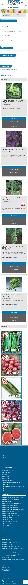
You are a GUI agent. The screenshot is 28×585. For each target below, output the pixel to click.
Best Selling (6, 455)
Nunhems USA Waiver (8, 519)
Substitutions (6, 478)
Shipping (5, 474)
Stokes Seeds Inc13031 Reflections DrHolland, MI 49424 (6, 571)
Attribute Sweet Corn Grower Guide (11, 546)
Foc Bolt (15, 257)
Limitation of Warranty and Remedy (11, 482)
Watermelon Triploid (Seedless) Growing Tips (13, 559)
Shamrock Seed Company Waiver (10, 525)
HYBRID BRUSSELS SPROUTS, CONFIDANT (12, 247)
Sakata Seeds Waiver (8, 523)
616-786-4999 (5, 574)
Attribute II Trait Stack (8, 544)
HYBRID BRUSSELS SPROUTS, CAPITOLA (12, 295)
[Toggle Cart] (2, 4)
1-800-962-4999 (14, 7)
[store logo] (14, 2)
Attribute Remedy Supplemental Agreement (13, 497)
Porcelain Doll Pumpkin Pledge (10, 521)
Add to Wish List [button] (14, 121)
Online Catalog (16, 14)
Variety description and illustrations (11, 488)
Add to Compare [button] (14, 124)
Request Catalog (9, 581)
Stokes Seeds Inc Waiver (8, 527)
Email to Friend (14, 126)
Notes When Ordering (8, 480)
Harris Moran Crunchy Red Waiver (11, 505)
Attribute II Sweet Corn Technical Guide (12, 542)
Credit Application (7, 534)
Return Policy (6, 476)
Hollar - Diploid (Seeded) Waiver (10, 513)
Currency (5, 484)
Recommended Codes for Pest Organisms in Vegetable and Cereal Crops (13, 554)
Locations (5, 457)
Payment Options (7, 472)
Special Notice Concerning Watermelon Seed (13, 486)
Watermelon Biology (8, 557)
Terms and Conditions (8, 470)
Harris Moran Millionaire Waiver (10, 507)
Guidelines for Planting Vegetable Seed (12, 552)
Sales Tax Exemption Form (9, 536)
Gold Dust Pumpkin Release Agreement (12, 503)
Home (10, 14)
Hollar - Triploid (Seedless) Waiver (11, 515)
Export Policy (6, 490)
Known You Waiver (7, 517)
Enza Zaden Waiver (7, 501)
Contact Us (5, 459)
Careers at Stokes (7, 464)
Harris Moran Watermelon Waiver (11, 511)
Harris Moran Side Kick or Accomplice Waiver (13, 509)
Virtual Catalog (5, 578)
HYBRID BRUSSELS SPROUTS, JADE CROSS (12, 199)
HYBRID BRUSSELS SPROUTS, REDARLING (12, 150)
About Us (5, 461)
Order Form (6, 532)
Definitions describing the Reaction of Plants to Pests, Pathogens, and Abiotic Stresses (14, 549)
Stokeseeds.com (5, 576)
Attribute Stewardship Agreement (11, 499)
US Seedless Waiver (7, 529)
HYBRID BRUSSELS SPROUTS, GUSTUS (12, 102)
